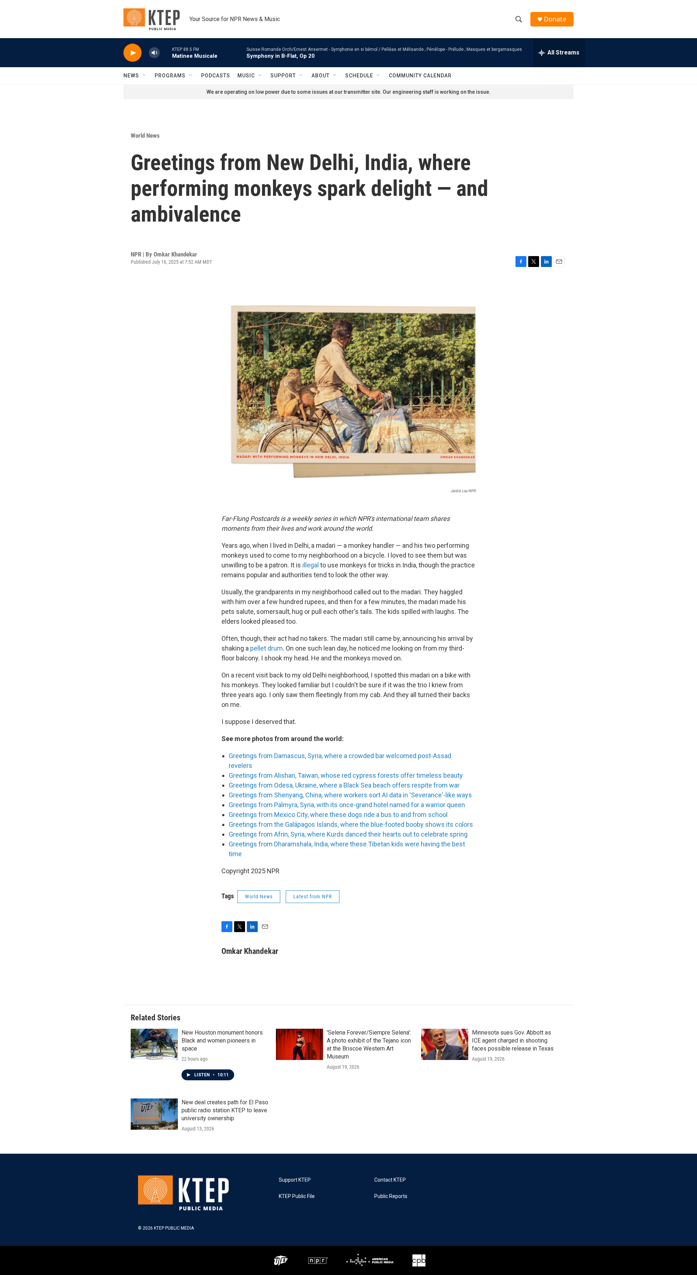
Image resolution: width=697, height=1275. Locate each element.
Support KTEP (295, 1180)
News (131, 75)
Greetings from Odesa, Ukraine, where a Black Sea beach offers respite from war (344, 785)
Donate (555, 19)
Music (246, 75)
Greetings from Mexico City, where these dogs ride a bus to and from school (338, 814)
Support (283, 75)
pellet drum (266, 648)
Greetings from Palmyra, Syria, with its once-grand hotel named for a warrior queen (347, 805)
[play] (132, 53)
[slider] (166, 52)
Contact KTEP (390, 1180)
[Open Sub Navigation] (144, 75)
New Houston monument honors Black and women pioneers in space (222, 1040)
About (320, 75)
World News (145, 135)
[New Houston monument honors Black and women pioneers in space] (154, 1044)
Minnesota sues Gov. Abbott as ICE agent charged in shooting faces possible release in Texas (513, 1040)
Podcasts (215, 75)
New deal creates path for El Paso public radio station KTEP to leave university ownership (225, 1110)
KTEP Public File (297, 1196)
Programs (170, 75)
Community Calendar (420, 75)
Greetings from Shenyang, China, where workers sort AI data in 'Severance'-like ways (350, 795)
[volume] (154, 53)
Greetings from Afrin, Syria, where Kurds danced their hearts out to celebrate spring (348, 834)
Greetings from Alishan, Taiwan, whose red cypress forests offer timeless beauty (346, 775)
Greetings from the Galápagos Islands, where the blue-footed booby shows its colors (351, 824)
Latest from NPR (312, 896)
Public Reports (390, 1196)
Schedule (359, 75)
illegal (310, 565)
